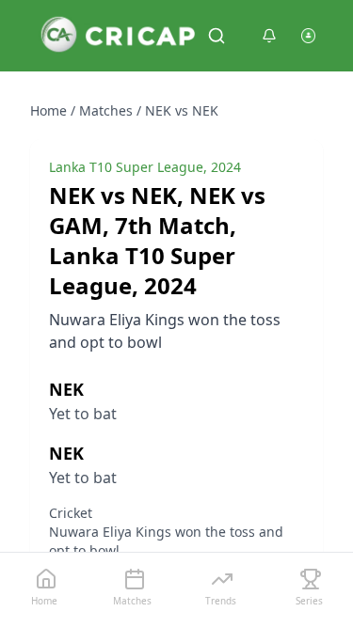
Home (48, 110)
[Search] (216, 35)
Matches (106, 110)
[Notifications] (269, 35)
